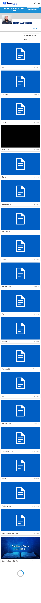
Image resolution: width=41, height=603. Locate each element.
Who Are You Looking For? (11, 533)
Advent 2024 (6, 287)
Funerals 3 (5, 95)
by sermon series (30, 35)
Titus (4, 122)
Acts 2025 (5, 149)
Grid (25, 39)
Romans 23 (6, 369)
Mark (3, 396)
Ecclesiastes (6, 506)
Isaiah (4, 479)
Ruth (3, 314)
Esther (4, 259)
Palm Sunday (6, 204)
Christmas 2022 (7, 451)
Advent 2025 (6, 232)
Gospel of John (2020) (10, 561)
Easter (4, 177)
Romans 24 (6, 341)
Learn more (32, 9)
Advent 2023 (6, 424)
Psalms (4, 67)
